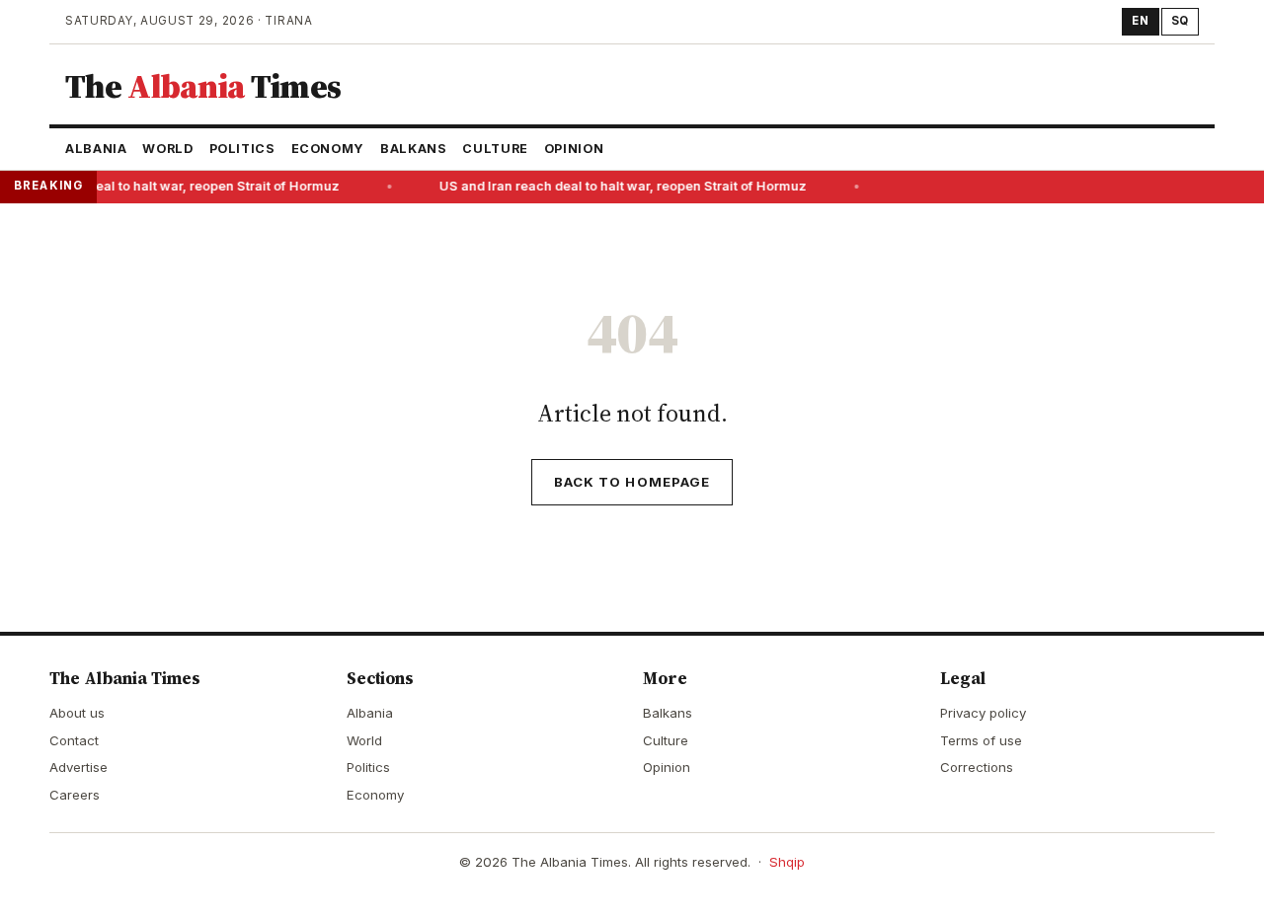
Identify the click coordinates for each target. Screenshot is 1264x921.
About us (77, 713)
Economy (327, 148)
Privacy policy (983, 713)
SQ (1180, 21)
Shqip (787, 862)
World (167, 148)
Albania (95, 148)
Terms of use (981, 740)
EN (1140, 21)
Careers (74, 795)
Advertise (78, 767)
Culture (494, 148)
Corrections (976, 767)
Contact (74, 740)
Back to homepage (632, 482)
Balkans (413, 148)
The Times (203, 86)
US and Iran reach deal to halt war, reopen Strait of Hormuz (621, 186)
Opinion (573, 148)
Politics (242, 148)
